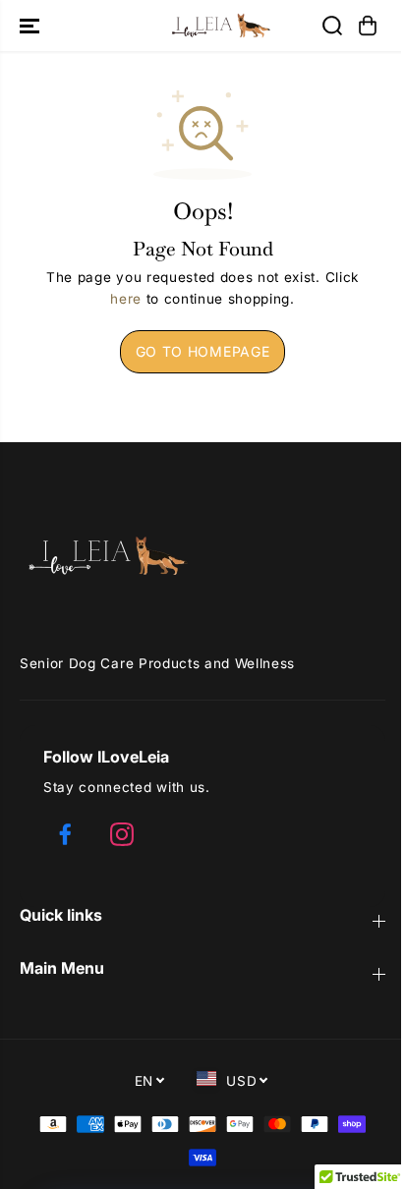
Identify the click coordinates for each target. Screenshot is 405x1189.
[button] (31, 25)
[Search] (332, 25)
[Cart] (367, 25)
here (126, 299)
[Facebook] (65, 834)
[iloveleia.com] (202, 25)
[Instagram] (122, 834)
